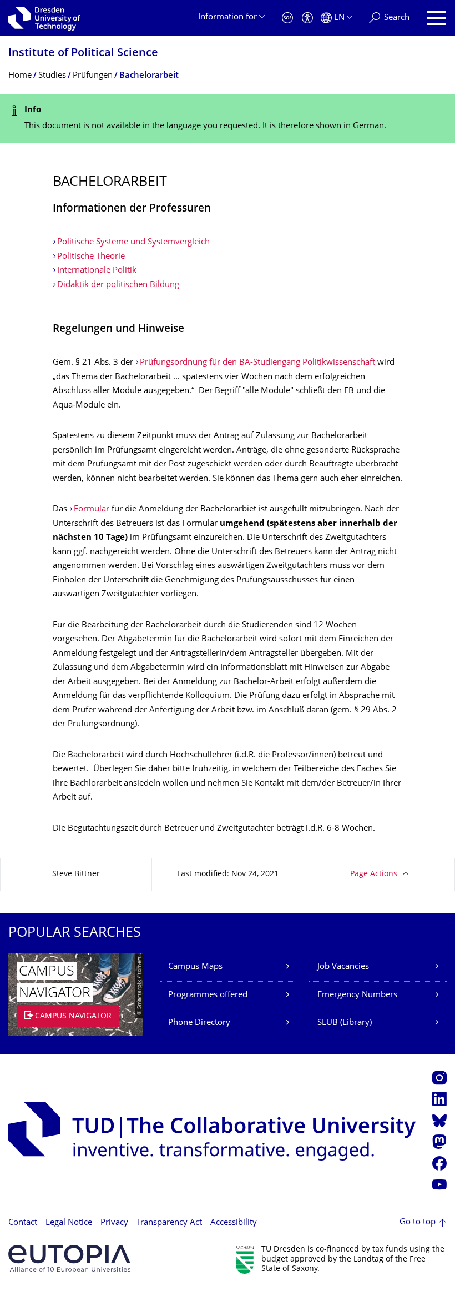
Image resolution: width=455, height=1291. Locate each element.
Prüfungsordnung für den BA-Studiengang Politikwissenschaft (258, 363)
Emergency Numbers (357, 995)
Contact (22, 1223)
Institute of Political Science (83, 53)
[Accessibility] (307, 18)
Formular (91, 509)
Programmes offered (207, 995)
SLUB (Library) (344, 1023)
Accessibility (233, 1223)
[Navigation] (436, 18)
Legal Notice (69, 1223)
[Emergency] (287, 18)
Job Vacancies (343, 967)
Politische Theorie (91, 257)
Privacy (114, 1223)
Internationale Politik (96, 271)
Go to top (418, 1222)
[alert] (227, 118)
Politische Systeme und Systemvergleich (133, 242)
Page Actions (373, 874)
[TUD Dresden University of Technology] (44, 17)
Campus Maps (195, 967)
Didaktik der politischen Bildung (118, 285)
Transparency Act (169, 1223)
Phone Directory (199, 1023)
